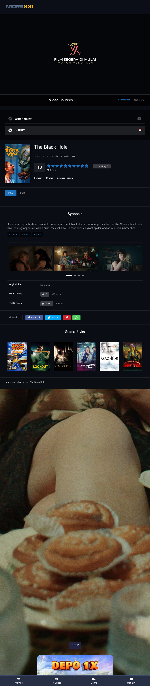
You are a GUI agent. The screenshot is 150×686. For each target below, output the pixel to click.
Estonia (13, 234)
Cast (22, 193)
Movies (19, 682)
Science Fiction (65, 178)
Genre (94, 682)
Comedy (38, 178)
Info (10, 193)
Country (131, 682)
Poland (37, 234)
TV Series (56, 682)
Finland (25, 234)
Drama (49, 178)
